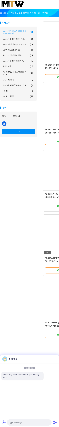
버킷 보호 (18, 66)
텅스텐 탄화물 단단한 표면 (18, 85)
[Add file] (4, 422)
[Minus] (55, 359)
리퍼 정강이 (18, 80)
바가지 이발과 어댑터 (18, 55)
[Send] (55, 422)
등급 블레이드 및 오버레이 (18, 44)
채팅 (18, 131)
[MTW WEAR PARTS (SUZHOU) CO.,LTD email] (4, 123)
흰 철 (18, 91)
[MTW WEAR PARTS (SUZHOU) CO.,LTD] (12, 4)
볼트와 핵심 (18, 96)
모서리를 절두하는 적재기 (18, 39)
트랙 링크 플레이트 (18, 50)
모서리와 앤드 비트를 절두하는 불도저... (18, 32)
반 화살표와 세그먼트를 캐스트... (18, 73)
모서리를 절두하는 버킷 (18, 61)
